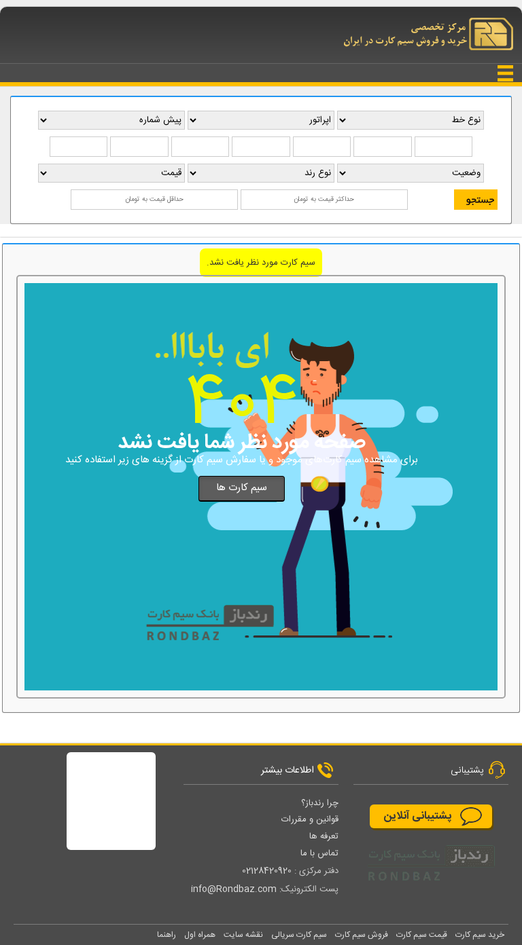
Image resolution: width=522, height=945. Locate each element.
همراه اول (199, 935)
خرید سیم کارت (479, 935)
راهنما (166, 935)
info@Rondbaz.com (234, 889)
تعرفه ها (323, 836)
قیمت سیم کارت (421, 935)
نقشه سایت (243, 935)
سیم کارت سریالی (299, 935)
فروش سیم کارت (361, 935)
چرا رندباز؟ (319, 803)
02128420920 (267, 871)
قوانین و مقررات (309, 819)
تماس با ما (319, 853)
